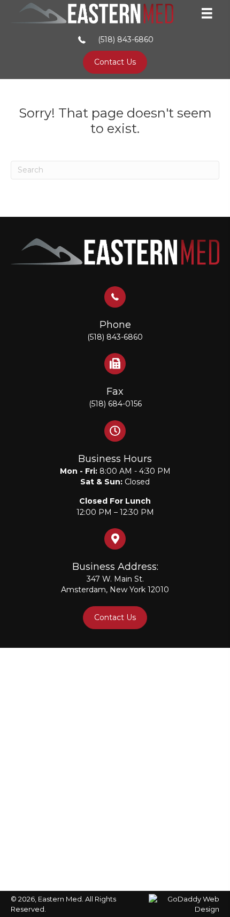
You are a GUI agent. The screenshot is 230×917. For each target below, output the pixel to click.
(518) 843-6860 (126, 39)
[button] (115, 62)
